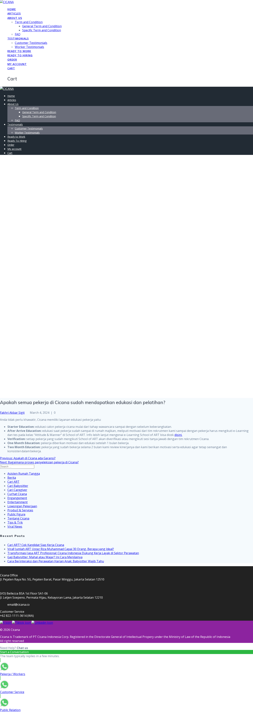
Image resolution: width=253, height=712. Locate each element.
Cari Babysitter (17, 486)
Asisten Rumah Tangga (23, 474)
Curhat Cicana (17, 494)
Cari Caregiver (17, 490)
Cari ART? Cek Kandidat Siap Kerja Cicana (35, 545)
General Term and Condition (42, 26)
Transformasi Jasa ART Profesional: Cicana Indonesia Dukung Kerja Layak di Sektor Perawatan (73, 553)
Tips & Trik (15, 522)
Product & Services (20, 510)
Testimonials (18, 38)
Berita (11, 478)
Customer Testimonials (31, 43)
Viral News (14, 527)
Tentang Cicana (18, 518)
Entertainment (17, 502)
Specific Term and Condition (41, 30)
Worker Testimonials (29, 47)
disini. (178, 435)
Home (11, 9)
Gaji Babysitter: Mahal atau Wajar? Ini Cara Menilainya (44, 557)
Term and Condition (29, 22)
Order (12, 59)
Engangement (17, 498)
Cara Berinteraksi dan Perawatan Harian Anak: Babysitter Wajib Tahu (55, 561)
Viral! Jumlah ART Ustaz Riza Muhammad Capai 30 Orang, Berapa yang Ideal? (60, 549)
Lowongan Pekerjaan (22, 506)
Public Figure (16, 514)
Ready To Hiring (20, 55)
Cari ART (13, 482)
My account (17, 64)
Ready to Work (19, 51)
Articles (14, 13)
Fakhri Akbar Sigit (12, 413)
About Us (14, 18)
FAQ (17, 34)
